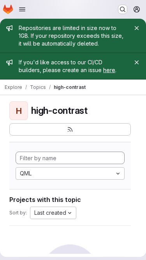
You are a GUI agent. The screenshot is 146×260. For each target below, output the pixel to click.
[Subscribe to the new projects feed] (70, 129)
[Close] (136, 28)
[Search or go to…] (122, 9)
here (109, 70)
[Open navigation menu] (22, 9)
